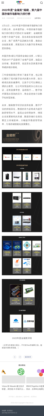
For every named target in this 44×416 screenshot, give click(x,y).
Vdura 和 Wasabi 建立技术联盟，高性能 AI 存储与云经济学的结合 (13, 388)
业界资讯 (37, 18)
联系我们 (34, 396)
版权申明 (26, 396)
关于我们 (11, 396)
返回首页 (28, 357)
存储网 (4, 410)
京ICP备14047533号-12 (9, 413)
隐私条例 (19, 396)
